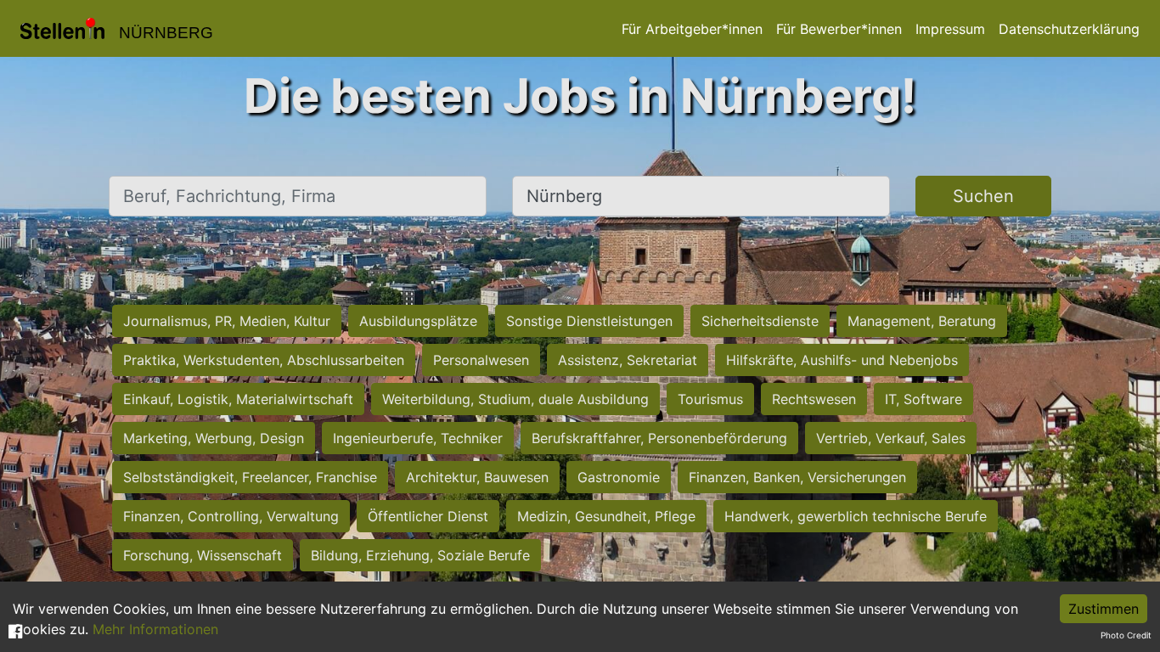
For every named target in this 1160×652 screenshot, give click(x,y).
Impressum (950, 28)
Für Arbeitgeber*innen (692, 28)
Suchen (983, 196)
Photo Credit (1126, 635)
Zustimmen (1103, 608)
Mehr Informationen (155, 629)
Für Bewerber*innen (839, 28)
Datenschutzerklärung (1069, 28)
